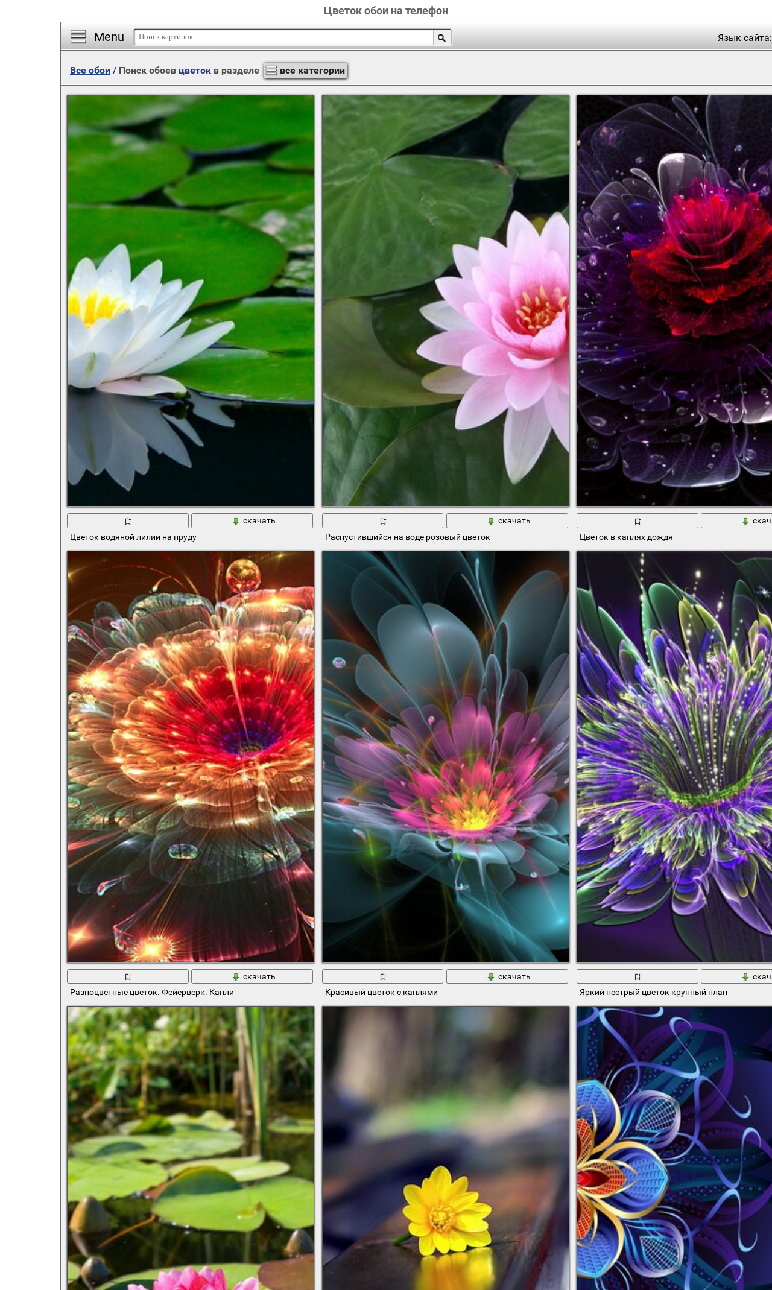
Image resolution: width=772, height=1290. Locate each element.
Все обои (90, 70)
